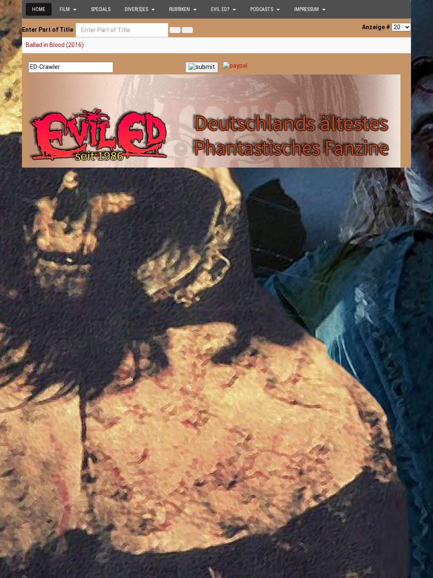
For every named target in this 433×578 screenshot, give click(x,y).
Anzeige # (376, 27)
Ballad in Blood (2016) (55, 44)
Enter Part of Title (48, 29)
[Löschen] (187, 30)
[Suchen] (175, 30)
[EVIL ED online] (216, 121)
